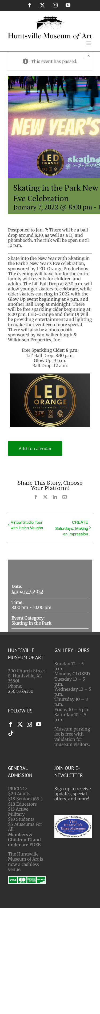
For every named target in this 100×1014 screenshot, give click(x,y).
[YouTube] (38, 724)
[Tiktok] (10, 733)
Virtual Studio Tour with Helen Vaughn (27, 524)
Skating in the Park (31, 623)
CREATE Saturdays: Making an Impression (71, 527)
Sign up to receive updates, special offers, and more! (72, 793)
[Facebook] (10, 724)
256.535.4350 (20, 691)
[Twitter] (20, 724)
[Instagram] (29, 724)
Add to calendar (35, 448)
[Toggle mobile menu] (89, 43)
